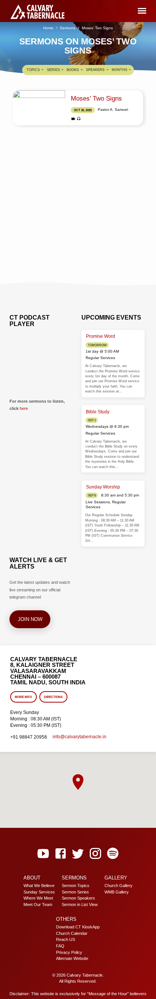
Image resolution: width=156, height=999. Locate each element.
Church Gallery (119, 885)
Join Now (29, 619)
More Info (23, 697)
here (24, 408)
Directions (53, 697)
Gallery (116, 878)
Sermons (67, 28)
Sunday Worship (103, 487)
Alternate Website (72, 958)
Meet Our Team (37, 904)
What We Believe (39, 885)
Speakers (96, 70)
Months (120, 70)
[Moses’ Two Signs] (39, 107)
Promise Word (100, 336)
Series (54, 70)
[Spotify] (113, 854)
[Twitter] (78, 854)
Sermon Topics (75, 885)
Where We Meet (38, 898)
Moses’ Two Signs (97, 28)
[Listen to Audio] (79, 119)
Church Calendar (71, 933)
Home (48, 28)
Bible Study (97, 411)
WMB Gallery (117, 892)
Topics (34, 70)
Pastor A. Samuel (113, 109)
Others (66, 919)
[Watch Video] (73, 119)
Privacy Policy (69, 952)
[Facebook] (60, 854)
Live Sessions (98, 502)
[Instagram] (95, 854)
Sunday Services (39, 892)
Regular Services (100, 358)
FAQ (60, 946)
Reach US (65, 939)
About (32, 878)
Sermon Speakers (78, 898)
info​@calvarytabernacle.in (79, 736)
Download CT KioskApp (78, 927)
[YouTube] (43, 854)
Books (73, 70)
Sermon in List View (80, 904)
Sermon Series (75, 892)
